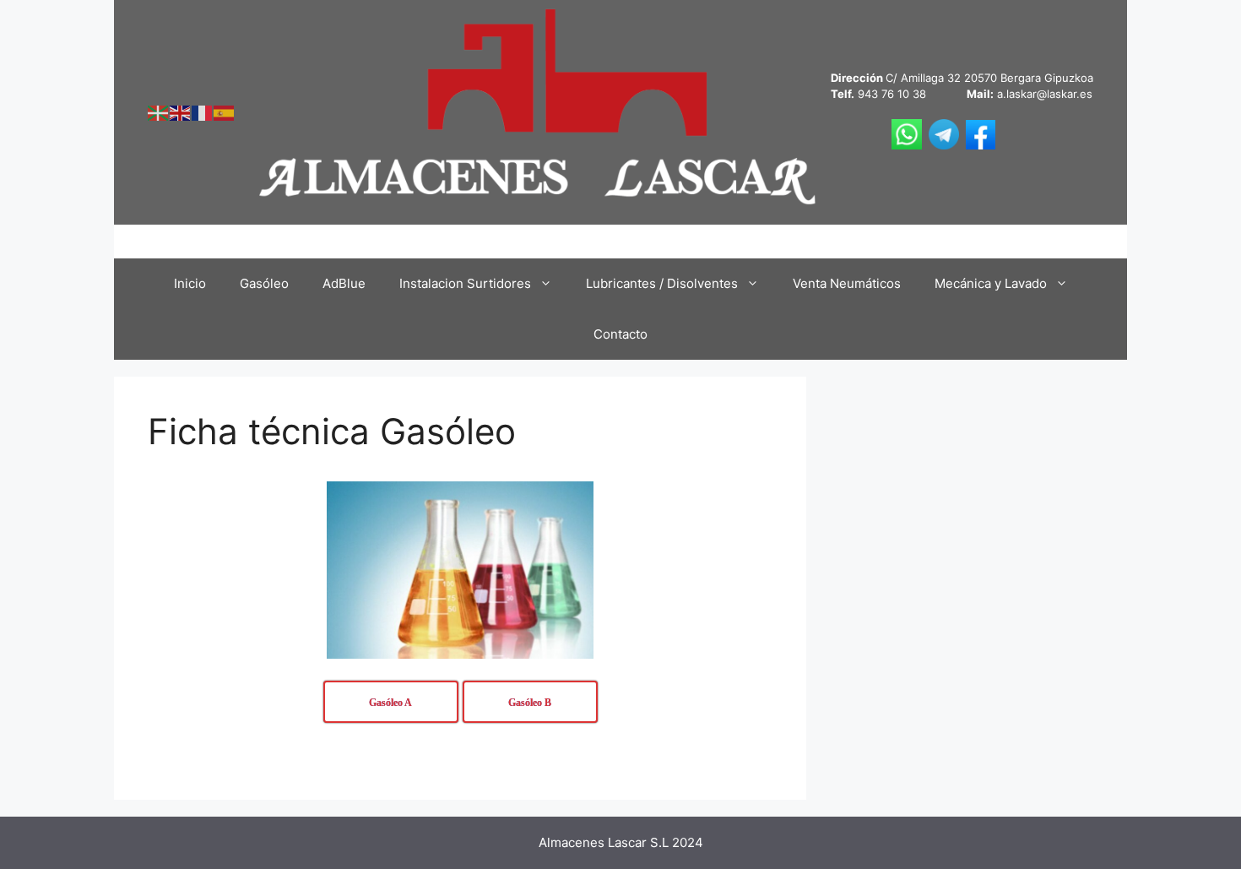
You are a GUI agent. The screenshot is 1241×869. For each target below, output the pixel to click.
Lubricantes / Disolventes (662, 283)
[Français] (203, 111)
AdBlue (344, 283)
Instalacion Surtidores (465, 283)
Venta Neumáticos (847, 283)
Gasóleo (264, 283)
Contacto (620, 334)
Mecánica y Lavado (991, 283)
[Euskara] (159, 111)
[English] (181, 111)
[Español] (225, 111)
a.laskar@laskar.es (1044, 93)
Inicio (190, 283)
